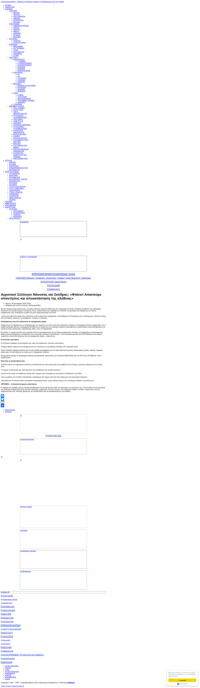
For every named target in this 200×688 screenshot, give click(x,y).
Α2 (19, 76)
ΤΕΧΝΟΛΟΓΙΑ (14, 190)
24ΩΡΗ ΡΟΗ (10, 7)
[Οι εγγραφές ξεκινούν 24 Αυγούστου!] (7, 596)
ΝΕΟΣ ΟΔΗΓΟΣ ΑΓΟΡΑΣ (15, 199)
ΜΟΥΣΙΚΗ (17, 37)
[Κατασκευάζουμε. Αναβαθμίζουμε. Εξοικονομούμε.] (53, 289)
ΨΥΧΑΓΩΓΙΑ (14, 196)
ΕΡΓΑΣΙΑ (8, 160)
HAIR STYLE (18, 121)
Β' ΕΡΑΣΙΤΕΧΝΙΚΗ (25, 65)
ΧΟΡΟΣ (16, 28)
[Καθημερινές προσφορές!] (53, 264)
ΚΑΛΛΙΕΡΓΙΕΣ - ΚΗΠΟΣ (18, 179)
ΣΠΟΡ (15, 93)
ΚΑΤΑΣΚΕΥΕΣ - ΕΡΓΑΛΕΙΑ (15, 182)
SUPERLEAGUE (24, 71)
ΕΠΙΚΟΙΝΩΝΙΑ (10, 205)
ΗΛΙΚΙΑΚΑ (21, 67)
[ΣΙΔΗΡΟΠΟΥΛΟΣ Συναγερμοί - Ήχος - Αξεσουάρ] (10, 625)
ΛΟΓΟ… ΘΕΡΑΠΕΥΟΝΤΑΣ (20, 113)
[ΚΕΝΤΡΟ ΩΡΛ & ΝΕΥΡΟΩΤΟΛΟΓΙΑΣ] (6, 603)
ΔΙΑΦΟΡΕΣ (17, 54)
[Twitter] (53, 399)
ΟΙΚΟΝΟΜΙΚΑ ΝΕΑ (20, 158)
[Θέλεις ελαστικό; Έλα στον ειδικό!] (53, 229)
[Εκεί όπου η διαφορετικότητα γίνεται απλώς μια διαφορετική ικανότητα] (7, 651)
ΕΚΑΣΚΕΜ (22, 87)
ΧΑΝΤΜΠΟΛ (18, 72)
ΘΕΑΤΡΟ (16, 29)
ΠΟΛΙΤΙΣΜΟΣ (14, 24)
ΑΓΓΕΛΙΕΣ (13, 209)
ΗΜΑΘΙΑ (16, 18)
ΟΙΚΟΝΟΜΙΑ (18, 46)
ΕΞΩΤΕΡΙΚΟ (14, 166)
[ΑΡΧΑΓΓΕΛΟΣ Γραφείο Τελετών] (53, 282)
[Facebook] (53, 395)
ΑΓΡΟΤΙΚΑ (13, 39)
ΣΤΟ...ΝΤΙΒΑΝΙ (19, 108)
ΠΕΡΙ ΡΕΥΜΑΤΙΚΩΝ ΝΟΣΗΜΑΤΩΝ (21, 150)
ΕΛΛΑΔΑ (16, 22)
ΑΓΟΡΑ (16, 56)
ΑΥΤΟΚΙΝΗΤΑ (14, 173)
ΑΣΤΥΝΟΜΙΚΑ (18, 48)
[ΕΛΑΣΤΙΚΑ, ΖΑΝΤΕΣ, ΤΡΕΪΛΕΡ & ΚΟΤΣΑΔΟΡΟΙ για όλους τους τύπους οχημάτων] (53, 274)
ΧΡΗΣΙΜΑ (8, 201)
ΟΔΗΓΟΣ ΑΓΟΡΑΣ (12, 172)
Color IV (21, 686)
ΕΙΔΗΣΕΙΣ (9, 9)
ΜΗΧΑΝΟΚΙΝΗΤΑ (24, 99)
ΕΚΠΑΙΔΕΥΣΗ (18, 52)
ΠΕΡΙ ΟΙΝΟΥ (18, 119)
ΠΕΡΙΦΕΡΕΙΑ (18, 20)
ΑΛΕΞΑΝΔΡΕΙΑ (19, 16)
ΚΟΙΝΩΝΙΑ (13, 44)
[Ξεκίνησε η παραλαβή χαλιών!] (7, 633)
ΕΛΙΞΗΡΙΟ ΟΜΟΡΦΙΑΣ (22, 125)
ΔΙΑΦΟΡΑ (17, 33)
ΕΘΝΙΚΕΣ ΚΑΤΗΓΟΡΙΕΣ (27, 86)
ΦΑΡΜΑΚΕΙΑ (10, 673)
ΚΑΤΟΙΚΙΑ (13, 185)
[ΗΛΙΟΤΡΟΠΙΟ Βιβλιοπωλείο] (7, 618)
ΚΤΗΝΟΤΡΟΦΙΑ (19, 43)
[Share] (53, 405)
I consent (182, 680)
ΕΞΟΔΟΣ (16, 35)
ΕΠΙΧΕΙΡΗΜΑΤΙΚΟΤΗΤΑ (18, 168)
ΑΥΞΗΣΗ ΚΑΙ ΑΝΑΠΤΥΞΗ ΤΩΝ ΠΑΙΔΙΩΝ (20, 155)
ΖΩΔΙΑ (7, 679)
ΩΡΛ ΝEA (17, 143)
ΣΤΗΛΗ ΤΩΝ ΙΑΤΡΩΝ (17, 187)
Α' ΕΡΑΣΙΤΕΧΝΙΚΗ (25, 63)
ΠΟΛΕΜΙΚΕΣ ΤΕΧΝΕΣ (26, 100)
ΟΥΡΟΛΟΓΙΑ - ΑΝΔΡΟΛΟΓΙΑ (18, 131)
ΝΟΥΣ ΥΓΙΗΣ (18, 110)
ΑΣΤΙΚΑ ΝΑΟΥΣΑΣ (12, 672)
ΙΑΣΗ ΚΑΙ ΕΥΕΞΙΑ (20, 138)
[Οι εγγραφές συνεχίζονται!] (53, 559)
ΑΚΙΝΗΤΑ (17, 215)
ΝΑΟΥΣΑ (16, 14)
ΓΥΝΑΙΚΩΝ (22, 78)
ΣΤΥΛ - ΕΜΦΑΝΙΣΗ (16, 188)
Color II (8, 686)
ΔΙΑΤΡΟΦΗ (13, 175)
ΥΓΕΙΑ (15, 50)
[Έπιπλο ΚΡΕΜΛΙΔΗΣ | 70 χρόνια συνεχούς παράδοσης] (22, 655)
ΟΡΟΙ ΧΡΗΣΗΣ (15, 218)
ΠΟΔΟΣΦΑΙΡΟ (19, 59)
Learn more (172, 676)
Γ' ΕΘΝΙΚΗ (22, 61)
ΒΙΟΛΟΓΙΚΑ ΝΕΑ (19, 134)
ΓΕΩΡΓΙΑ (16, 41)
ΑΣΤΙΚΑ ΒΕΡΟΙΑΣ (12, 666)
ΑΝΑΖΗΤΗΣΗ (10, 207)
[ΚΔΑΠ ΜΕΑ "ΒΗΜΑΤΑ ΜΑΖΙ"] (8, 610)
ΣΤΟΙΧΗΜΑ (17, 104)
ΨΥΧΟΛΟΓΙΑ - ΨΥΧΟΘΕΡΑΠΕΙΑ (20, 116)
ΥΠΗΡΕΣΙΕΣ (14, 194)
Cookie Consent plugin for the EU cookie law (182, 684)
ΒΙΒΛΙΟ (16, 31)
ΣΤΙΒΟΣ (20, 95)
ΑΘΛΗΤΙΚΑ (13, 57)
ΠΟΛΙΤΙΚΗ (13, 11)
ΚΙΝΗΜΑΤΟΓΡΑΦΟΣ (21, 26)
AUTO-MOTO (18, 211)
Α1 (19, 74)
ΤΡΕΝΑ (8, 668)
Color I (3, 686)
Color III (15, 686)
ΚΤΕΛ (7, 670)
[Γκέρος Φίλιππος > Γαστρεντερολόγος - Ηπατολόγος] (6, 614)
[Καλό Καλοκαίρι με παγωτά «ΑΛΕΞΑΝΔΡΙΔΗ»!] (53, 481)
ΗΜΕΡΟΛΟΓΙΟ (10, 203)
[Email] (53, 402)
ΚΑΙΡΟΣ (8, 675)
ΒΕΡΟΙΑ (16, 13)
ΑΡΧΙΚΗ (8, 5)
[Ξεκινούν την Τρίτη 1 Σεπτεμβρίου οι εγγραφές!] (9, 599)
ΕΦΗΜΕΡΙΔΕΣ (10, 677)
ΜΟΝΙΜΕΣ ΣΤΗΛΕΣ (16, 106)
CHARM (16, 136)
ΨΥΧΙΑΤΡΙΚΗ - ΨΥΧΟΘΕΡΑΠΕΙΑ (20, 128)
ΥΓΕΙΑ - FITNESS (15, 192)
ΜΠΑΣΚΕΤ (17, 84)
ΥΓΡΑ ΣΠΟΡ (22, 97)
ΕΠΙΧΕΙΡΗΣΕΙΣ (19, 213)
